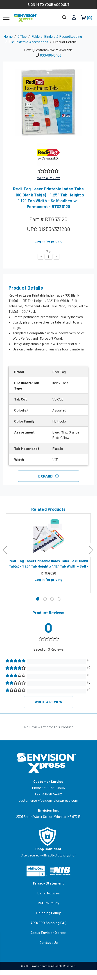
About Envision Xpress (48, 932)
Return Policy (48, 903)
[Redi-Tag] (48, 154)
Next (91, 550)
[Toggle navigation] (6, 17)
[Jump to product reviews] (48, 170)
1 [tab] (37, 599)
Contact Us (48, 942)
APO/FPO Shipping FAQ (48, 922)
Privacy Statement (48, 883)
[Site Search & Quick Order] (64, 17)
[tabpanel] (48, 553)
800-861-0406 (50, 55)
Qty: (48, 251)
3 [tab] (52, 599)
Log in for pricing (48, 241)
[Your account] (74, 17)
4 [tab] (59, 599)
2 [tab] (45, 599)
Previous (4, 550)
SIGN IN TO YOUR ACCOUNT (48, 4)
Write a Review (48, 178)
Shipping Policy (48, 913)
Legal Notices (48, 893)
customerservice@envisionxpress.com (48, 800)
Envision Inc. (48, 810)
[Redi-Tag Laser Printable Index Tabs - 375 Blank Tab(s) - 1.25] (48, 536)
